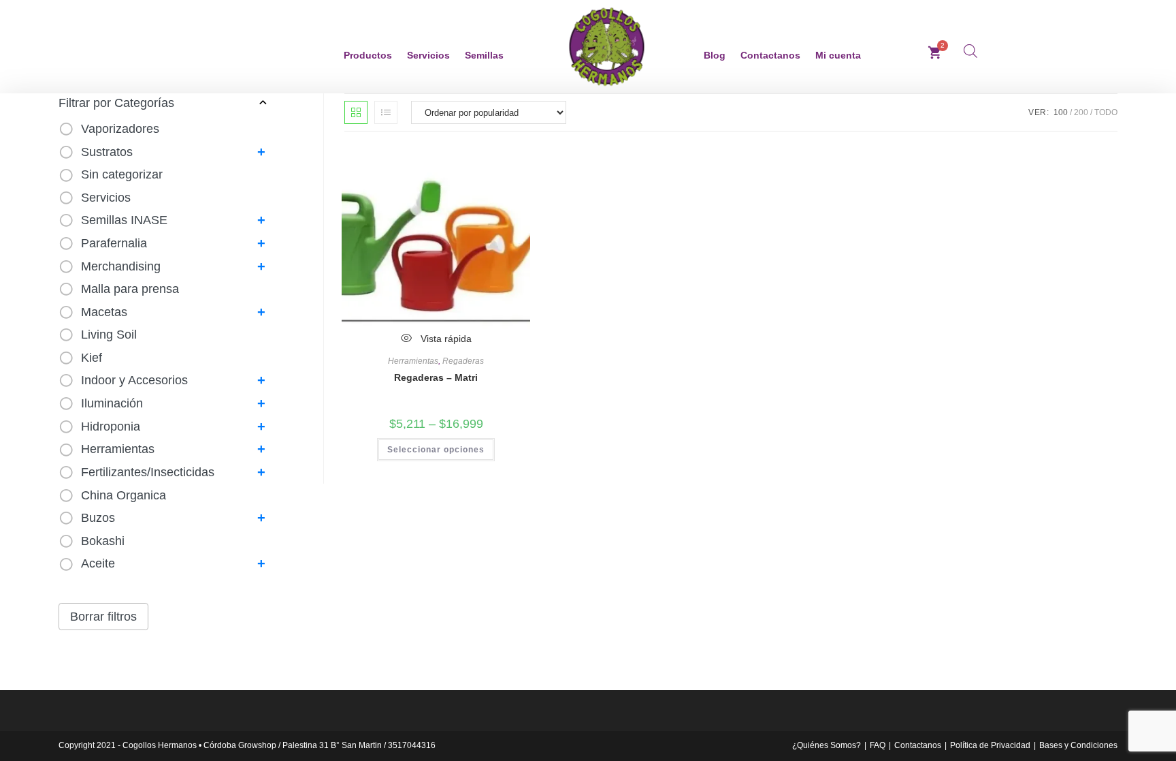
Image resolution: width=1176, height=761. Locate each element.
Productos (368, 55)
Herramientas (413, 361)
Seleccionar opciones (436, 449)
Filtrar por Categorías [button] (116, 103)
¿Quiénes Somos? (826, 745)
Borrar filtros (103, 616)
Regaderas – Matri (436, 377)
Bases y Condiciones (1078, 745)
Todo (1105, 112)
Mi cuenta (838, 55)
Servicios (428, 55)
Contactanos (770, 55)
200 (1081, 112)
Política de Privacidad (990, 745)
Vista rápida (445, 338)
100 (1061, 112)
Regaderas (463, 361)
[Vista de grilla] (356, 112)
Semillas (484, 55)
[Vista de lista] (385, 112)
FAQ (877, 745)
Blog (714, 55)
